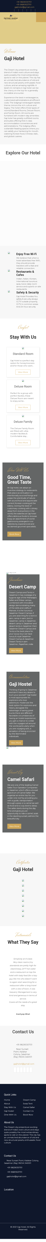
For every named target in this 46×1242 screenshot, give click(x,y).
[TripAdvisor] (33, 10)
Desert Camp (29, 1100)
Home (7, 1100)
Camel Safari (29, 1107)
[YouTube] (20, 10)
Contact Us (28, 1111)
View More (23, 372)
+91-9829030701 (24, 2)
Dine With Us (10, 1115)
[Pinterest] (24, 10)
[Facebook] (12, 10)
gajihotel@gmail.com (24, 7)
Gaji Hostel (9, 1111)
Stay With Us (10, 1107)
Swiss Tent (28, 1103)
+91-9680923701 (23, 4)
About (7, 1103)
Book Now (14, 534)
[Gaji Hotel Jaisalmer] (17, 17)
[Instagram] (29, 10)
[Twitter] (16, 10)
